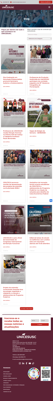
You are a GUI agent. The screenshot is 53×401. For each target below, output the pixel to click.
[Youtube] (30, 363)
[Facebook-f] (26, 363)
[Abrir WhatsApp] (49, 397)
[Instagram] (20, 363)
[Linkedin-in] (23, 363)
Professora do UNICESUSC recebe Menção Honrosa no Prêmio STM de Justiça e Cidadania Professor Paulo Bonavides (13, 134)
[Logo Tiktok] (33, 363)
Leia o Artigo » (6, 86)
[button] (49, 7)
